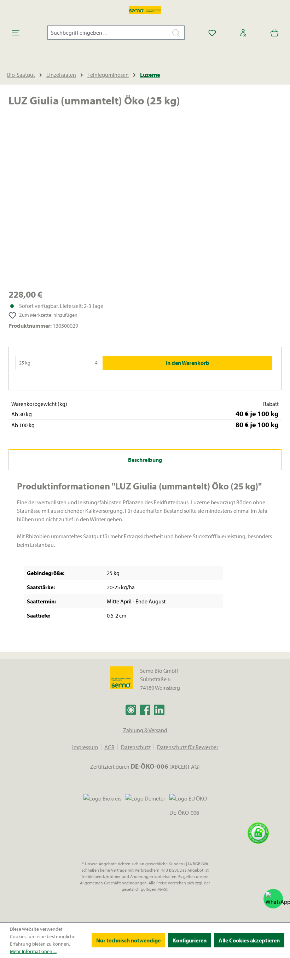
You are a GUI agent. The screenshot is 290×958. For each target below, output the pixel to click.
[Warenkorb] (274, 32)
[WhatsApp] (273, 898)
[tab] (145, 459)
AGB (109, 747)
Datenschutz (136, 747)
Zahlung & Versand (145, 730)
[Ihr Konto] (243, 32)
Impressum (85, 747)
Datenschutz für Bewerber (187, 747)
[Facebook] (145, 709)
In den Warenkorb (187, 362)
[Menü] (15, 32)
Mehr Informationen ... (33, 951)
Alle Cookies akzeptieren (249, 940)
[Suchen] (176, 32)
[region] (145, 203)
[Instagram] (131, 709)
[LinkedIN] (159, 709)
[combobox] (107, 32)
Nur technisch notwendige (128, 940)
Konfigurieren (190, 940)
